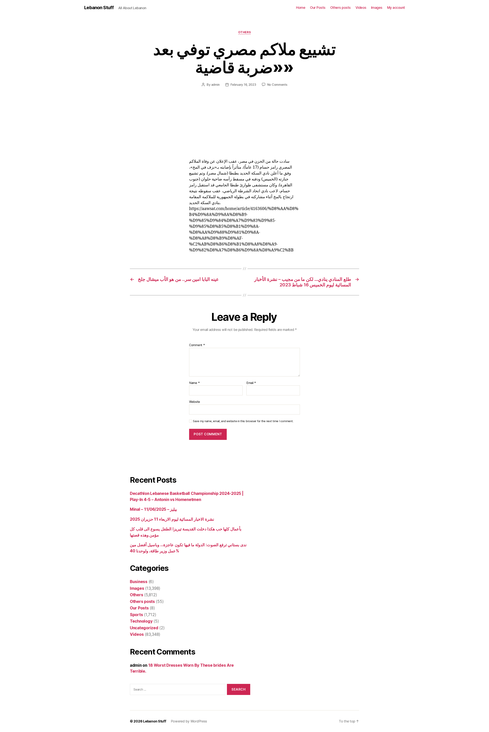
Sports (136, 614)
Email (251, 383)
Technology (141, 621)
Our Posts (317, 8)
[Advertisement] (55, 130)
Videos (360, 8)
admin (215, 84)
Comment (197, 345)
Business (138, 581)
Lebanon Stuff (99, 7)
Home (300, 8)
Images (376, 8)
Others (244, 32)
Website (194, 402)
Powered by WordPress (189, 721)
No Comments (277, 84)
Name (194, 383)
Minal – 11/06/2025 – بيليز (153, 509)
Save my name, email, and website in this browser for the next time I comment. (243, 421)
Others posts (340, 8)
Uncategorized (144, 627)
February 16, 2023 (243, 84)
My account (396, 8)
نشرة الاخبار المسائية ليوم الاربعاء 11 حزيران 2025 (172, 519)
